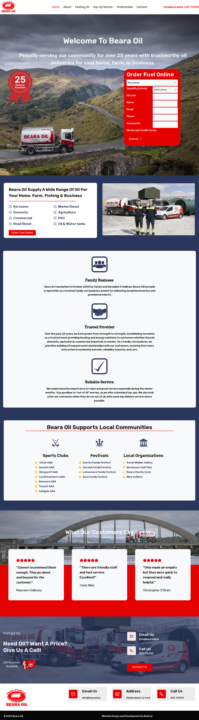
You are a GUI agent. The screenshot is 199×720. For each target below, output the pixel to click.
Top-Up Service (103, 7)
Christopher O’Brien (157, 590)
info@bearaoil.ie (173, 7)
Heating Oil (82, 7)
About (67, 7)
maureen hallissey (29, 590)
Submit (133, 139)
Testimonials (124, 7)
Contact (142, 7)
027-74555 (191, 7)
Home (56, 7)
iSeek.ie (148, 716)
